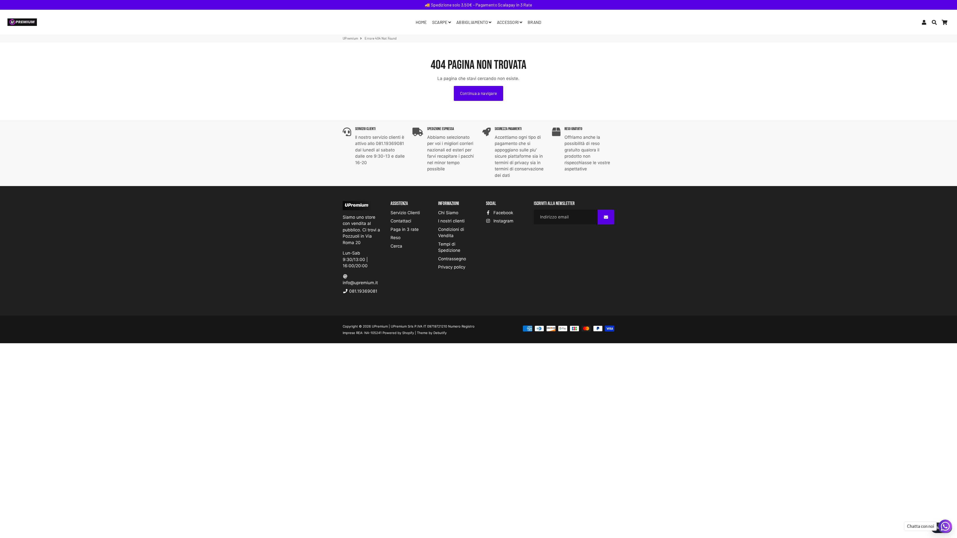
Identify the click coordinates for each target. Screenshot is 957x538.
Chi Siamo (448, 212)
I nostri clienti (451, 220)
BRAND (535, 22)
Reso (395, 237)
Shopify (408, 333)
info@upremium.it (360, 282)
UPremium (350, 38)
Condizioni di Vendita (451, 232)
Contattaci (401, 220)
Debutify (440, 333)
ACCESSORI (508, 22)
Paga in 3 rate (405, 229)
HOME (421, 22)
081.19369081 (362, 291)
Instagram (502, 220)
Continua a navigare (478, 93)
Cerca (396, 246)
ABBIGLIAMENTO (472, 22)
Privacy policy (451, 267)
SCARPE (440, 22)
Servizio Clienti (405, 212)
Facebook (502, 212)
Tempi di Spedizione (449, 247)
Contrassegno (452, 258)
